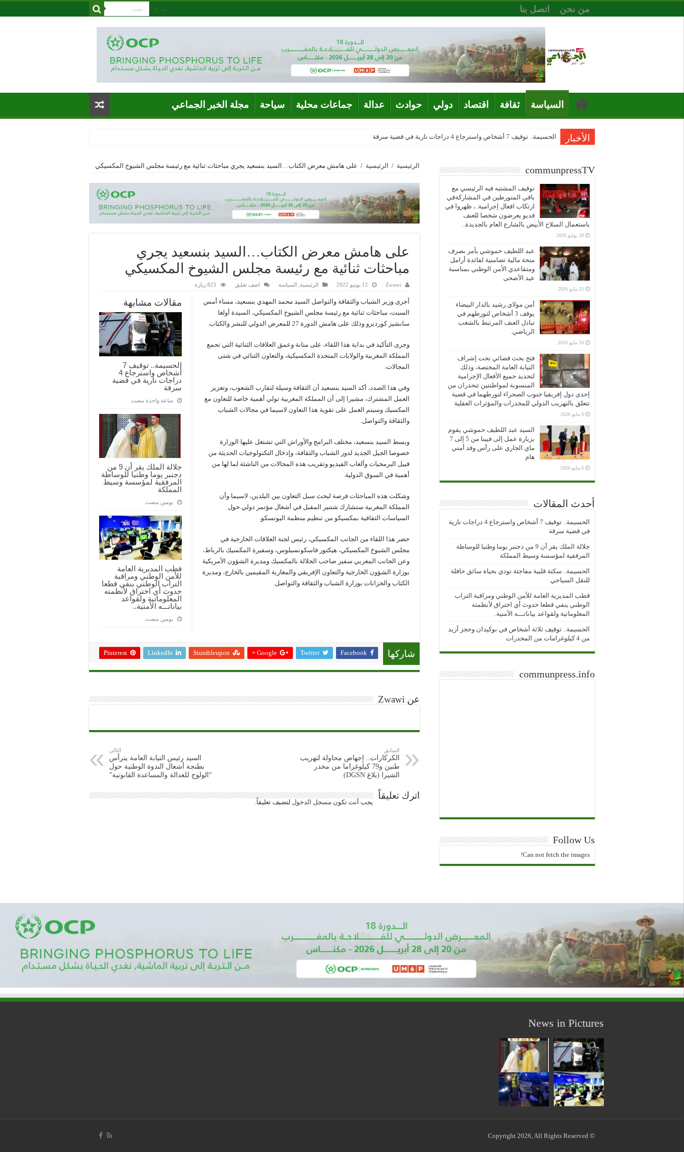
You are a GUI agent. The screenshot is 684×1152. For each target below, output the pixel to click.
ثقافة (510, 104)
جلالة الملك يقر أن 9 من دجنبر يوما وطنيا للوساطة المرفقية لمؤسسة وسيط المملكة (141, 478)
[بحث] (96, 9)
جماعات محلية (324, 104)
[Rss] (164, 10)
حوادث (409, 104)
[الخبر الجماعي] (566, 55)
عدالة (374, 104)
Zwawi (393, 285)
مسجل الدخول (311, 802)
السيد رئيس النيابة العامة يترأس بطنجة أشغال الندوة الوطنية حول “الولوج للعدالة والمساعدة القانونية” (160, 763)
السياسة (547, 104)
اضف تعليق (247, 285)
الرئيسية (408, 165)
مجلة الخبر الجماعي (210, 104)
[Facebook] (156, 10)
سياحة (272, 104)
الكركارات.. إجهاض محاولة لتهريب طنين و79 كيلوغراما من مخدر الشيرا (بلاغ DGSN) (350, 763)
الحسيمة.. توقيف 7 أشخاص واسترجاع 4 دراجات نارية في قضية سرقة (464, 136)
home (582, 103)
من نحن (575, 9)
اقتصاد (476, 104)
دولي (443, 104)
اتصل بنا (535, 9)
